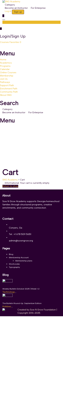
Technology (9, 292)
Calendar (5, 69)
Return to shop (10, 186)
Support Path (7, 85)
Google (7, 321)
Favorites (15, 42)
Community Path (9, 91)
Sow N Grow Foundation (43, 309)
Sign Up (18, 408)
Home (3, 59)
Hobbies (7, 306)
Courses (5, 42)
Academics (6, 62)
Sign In (26, 408)
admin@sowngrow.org (21, 240)
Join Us (4, 79)
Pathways (5, 82)
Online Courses (8, 72)
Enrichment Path (8, 88)
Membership (6, 75)
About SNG (6, 95)
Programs (5, 66)
